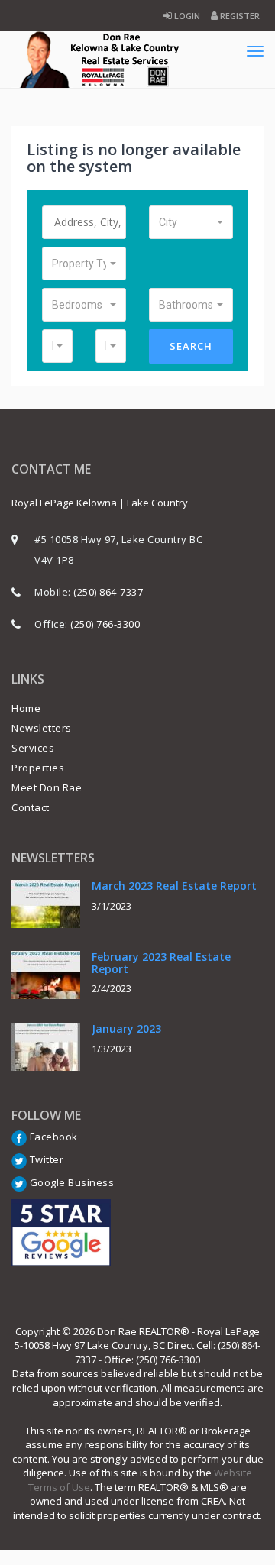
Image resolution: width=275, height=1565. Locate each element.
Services (32, 748)
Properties (37, 767)
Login (186, 15)
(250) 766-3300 (105, 624)
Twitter (45, 1159)
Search (191, 346)
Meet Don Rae (46, 787)
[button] (191, 222)
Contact (30, 807)
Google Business (70, 1182)
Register (239, 15)
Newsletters (41, 728)
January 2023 (126, 1028)
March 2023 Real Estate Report (174, 885)
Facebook (52, 1136)
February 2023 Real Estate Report (161, 962)
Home (25, 708)
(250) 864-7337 (108, 592)
